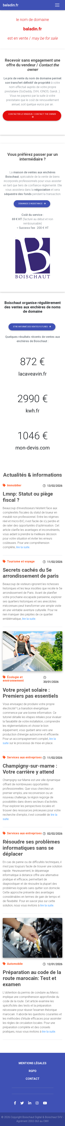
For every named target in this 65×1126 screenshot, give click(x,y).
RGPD (32, 1071)
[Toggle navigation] (57, 5)
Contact (33, 1078)
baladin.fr (32, 28)
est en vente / (33, 38)
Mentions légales (32, 1063)
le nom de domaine (32, 19)
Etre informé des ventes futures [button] (30, 327)
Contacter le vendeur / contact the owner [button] (32, 114)
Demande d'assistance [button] (30, 203)
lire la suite (22, 547)
